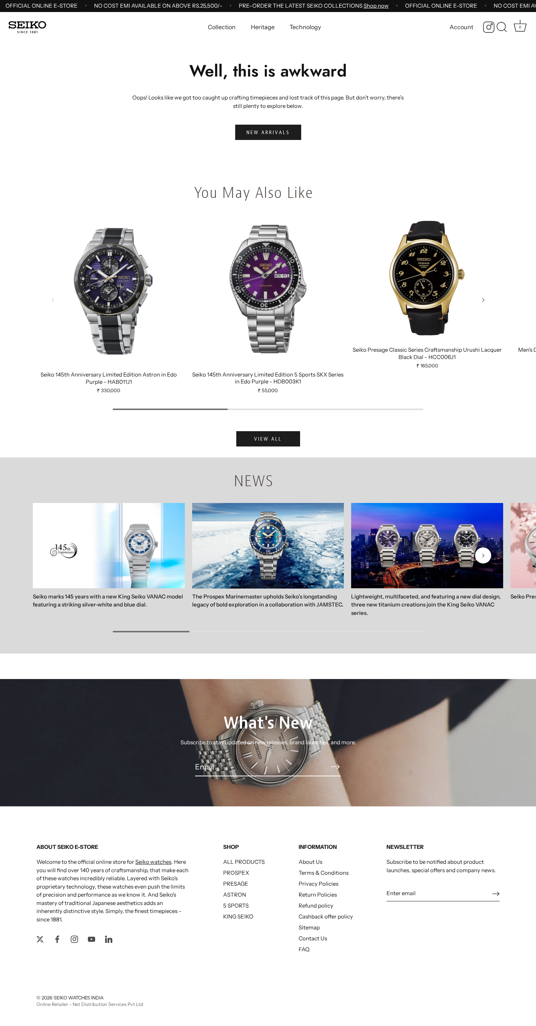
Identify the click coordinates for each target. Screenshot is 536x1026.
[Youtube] (91, 938)
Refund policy (316, 905)
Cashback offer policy (326, 916)
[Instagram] (488, 27)
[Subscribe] (335, 766)
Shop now (376, 5)
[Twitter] (40, 938)
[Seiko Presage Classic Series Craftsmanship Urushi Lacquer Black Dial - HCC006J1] (427, 278)
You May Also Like (253, 193)
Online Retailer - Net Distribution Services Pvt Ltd (89, 1004)
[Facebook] (57, 938)
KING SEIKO (238, 916)
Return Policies (318, 894)
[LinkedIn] (108, 938)
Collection (222, 27)
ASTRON (234, 894)
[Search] (502, 27)
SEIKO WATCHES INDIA (79, 997)
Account (461, 27)
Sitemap (309, 927)
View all (268, 439)
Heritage (263, 27)
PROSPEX (236, 872)
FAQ (304, 949)
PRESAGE (235, 883)
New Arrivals (268, 132)
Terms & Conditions (324, 872)
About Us (310, 861)
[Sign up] (496, 893)
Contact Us (313, 938)
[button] (53, 300)
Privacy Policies (318, 883)
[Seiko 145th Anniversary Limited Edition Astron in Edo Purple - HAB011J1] (109, 291)
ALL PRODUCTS (244, 861)
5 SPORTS (236, 905)
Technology (305, 27)
